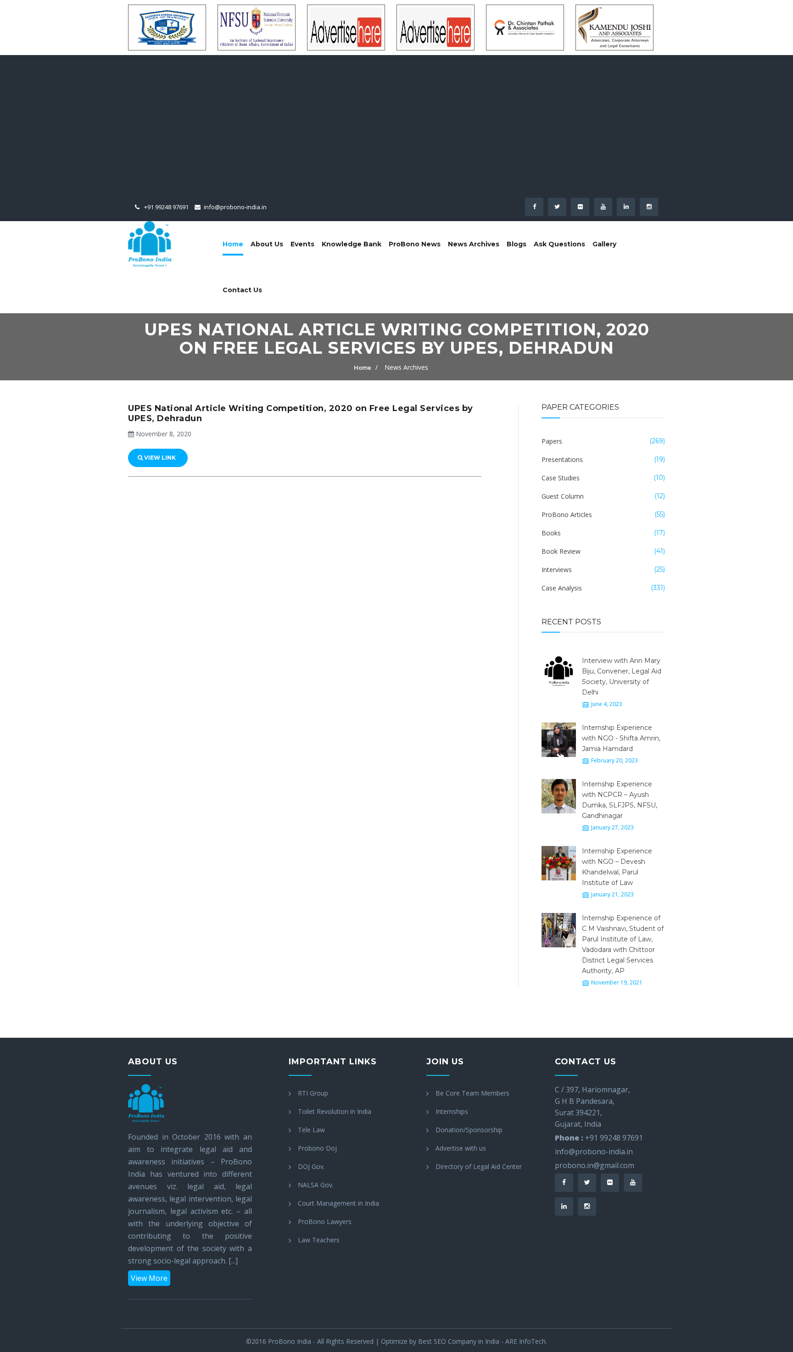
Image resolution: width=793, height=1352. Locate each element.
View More (149, 1278)
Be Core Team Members (472, 1093)
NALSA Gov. (316, 1184)
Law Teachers (319, 1239)
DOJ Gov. (311, 1166)
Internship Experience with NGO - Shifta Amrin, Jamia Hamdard (621, 738)
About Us (267, 244)
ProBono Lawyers (325, 1221)
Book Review (561, 551)
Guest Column (563, 496)
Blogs (516, 244)
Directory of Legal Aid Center (479, 1166)
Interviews (557, 569)
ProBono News (415, 244)
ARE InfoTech (525, 1341)
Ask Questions (559, 244)
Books (551, 533)
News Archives (473, 244)
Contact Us (242, 290)
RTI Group (313, 1093)
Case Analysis (562, 588)
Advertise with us (461, 1148)
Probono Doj (317, 1148)
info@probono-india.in (235, 207)
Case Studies (561, 477)
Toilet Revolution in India (334, 1111)
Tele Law (311, 1129)
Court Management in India (338, 1203)
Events (302, 244)
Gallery (604, 244)
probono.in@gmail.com (594, 1165)
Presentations (562, 459)
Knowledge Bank (351, 244)
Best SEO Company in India (458, 1341)
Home (233, 244)
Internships (452, 1111)
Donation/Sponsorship (469, 1129)
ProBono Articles (567, 514)
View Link (159, 457)
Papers (552, 441)
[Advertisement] (396, 129)
